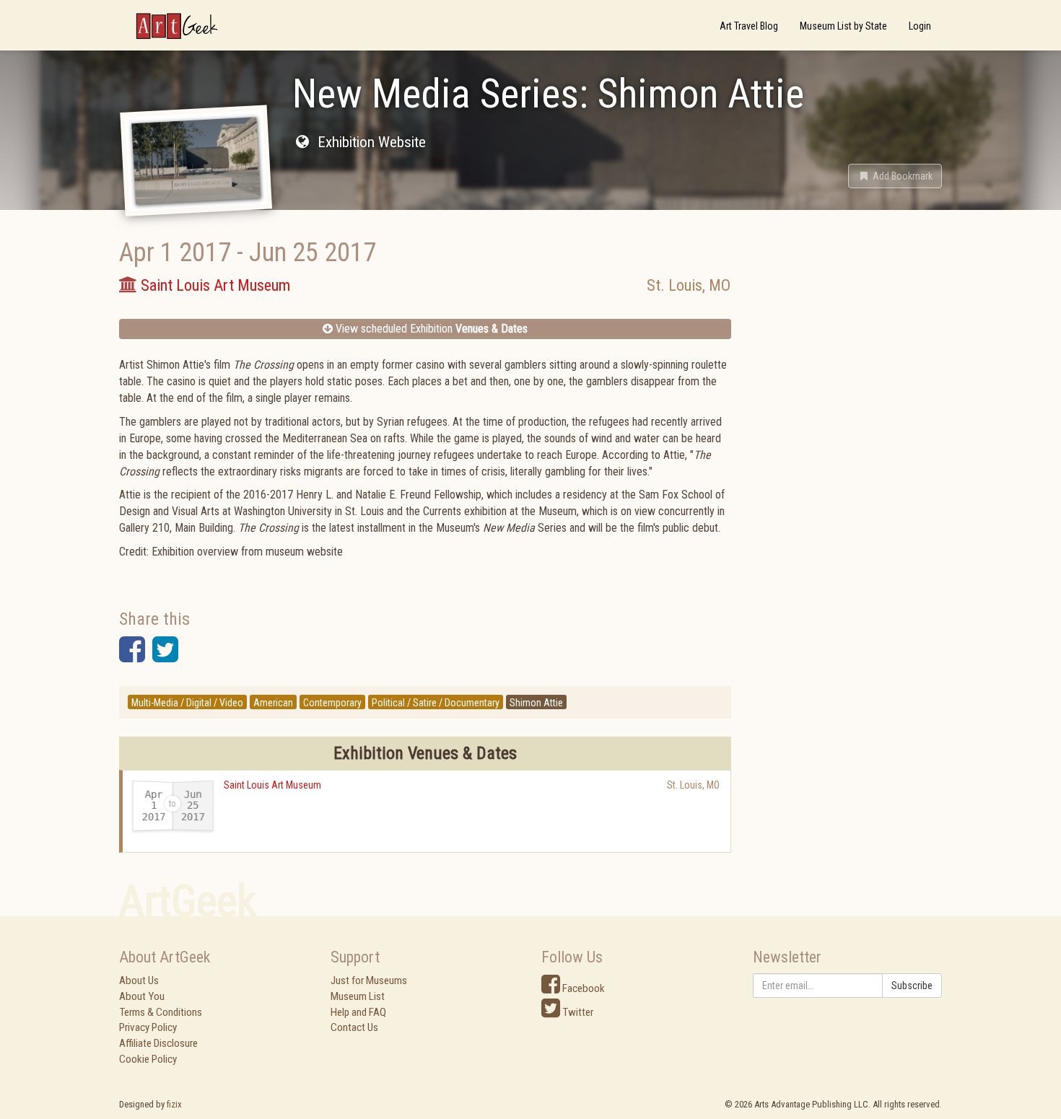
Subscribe (912, 985)
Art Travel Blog (749, 26)
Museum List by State (843, 26)
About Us (139, 980)
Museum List (358, 996)
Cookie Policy (148, 1059)
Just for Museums (369, 980)
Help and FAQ (358, 1012)
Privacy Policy (148, 1027)
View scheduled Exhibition (430, 328)
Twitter (576, 1012)
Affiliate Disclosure (158, 1043)
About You (142, 996)
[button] (895, 176)
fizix (174, 1104)
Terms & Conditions (160, 1012)
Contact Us (354, 1027)
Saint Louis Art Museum (272, 785)
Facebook (582, 988)
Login (920, 26)
